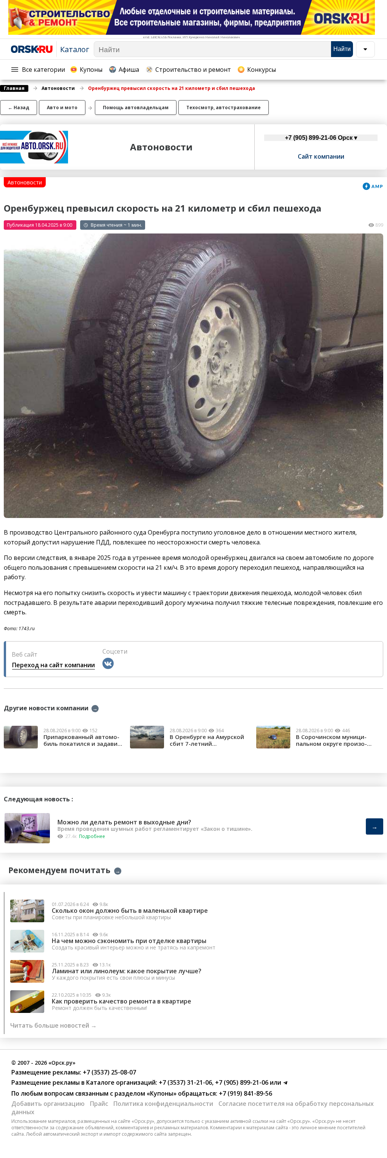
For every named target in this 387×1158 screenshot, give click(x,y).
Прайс (99, 1103)
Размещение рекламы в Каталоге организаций (83, 1082)
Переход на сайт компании (53, 665)
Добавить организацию (48, 1103)
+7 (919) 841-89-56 (244, 1093)
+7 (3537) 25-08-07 (108, 1072)
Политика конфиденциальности (163, 1103)
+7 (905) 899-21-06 (241, 1082)
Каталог (74, 49)
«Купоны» (161, 1093)
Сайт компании (321, 156)
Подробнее (92, 836)
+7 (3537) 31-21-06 (184, 1082)
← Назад (18, 107)
